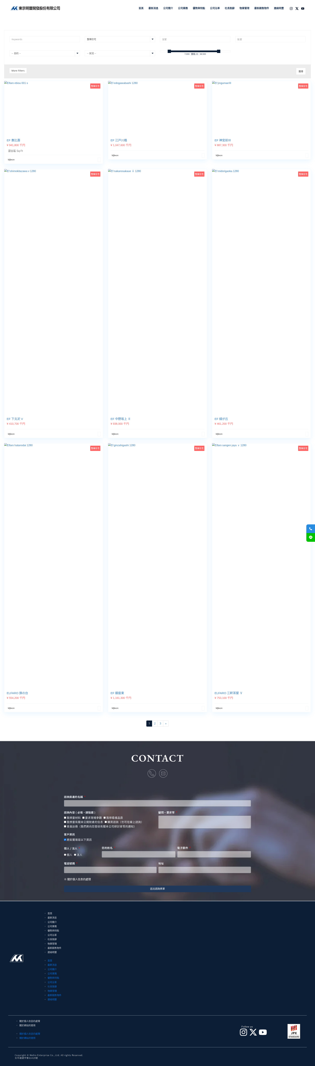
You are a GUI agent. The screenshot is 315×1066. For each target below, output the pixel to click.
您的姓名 (107, 848)
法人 (79, 854)
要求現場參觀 (93, 817)
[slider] (169, 51)
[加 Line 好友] (310, 537)
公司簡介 (52, 922)
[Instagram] (291, 8)
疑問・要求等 (166, 812)
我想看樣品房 (114, 817)
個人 (69, 854)
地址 (161, 863)
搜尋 (301, 71)
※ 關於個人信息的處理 (77, 879)
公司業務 (52, 926)
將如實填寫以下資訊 (79, 839)
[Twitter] (297, 8)
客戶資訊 (69, 834)
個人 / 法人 (71, 848)
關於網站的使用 (27, 1025)
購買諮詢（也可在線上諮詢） (125, 822)
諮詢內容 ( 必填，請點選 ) (79, 812)
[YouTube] (302, 8)
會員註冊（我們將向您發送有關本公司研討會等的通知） (101, 826)
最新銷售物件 (54, 948)
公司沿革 (52, 935)
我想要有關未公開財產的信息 (85, 822)
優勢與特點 (53, 930)
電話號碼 (70, 863)
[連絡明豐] (310, 528)
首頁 (50, 913)
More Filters (18, 70)
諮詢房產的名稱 (74, 797)
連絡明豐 (52, 952)
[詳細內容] (99, 160)
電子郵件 (183, 848)
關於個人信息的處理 (29, 1021)
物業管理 (52, 943)
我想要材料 (74, 817)
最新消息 (52, 917)
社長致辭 (52, 939)
